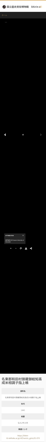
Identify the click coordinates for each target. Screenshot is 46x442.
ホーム (4, 15)
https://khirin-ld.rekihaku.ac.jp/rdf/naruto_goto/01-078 (23, 436)
